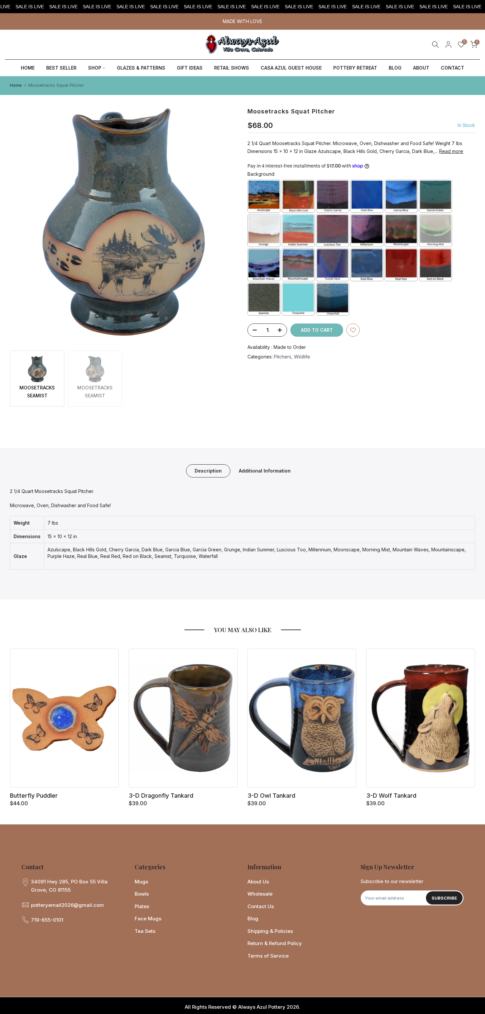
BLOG (395, 68)
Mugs (141, 881)
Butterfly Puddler (34, 795)
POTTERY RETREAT (355, 68)
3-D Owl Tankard (271, 795)
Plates (142, 906)
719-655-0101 (47, 920)
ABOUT (421, 68)
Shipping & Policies (270, 931)
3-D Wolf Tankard (391, 795)
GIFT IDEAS (190, 68)
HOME (28, 68)
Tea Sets (145, 931)
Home (16, 85)
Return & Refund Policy (274, 943)
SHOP (94, 68)
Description (208, 470)
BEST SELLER (61, 68)
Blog (252, 918)
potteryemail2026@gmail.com (67, 905)
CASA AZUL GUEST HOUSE (291, 68)
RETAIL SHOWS (231, 68)
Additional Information (265, 470)
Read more (451, 151)
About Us (258, 881)
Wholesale (260, 894)
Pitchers (282, 356)
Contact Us (260, 906)
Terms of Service (268, 956)
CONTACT (452, 68)
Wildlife (302, 356)
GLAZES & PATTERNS (141, 68)
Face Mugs (148, 918)
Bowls (142, 894)
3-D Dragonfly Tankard (161, 795)
